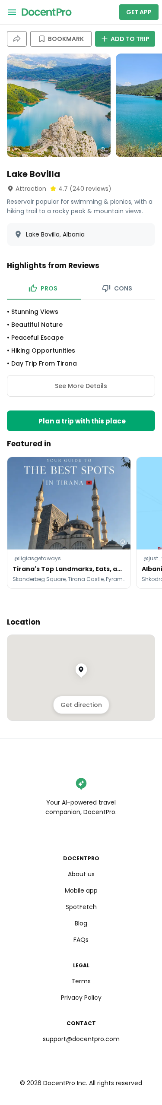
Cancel (81, 587)
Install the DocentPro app (81, 568)
